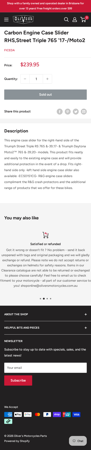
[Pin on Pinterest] (68, 111)
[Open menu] (6, 19)
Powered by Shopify (17, 441)
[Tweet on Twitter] (76, 111)
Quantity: (11, 79)
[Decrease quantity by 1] (25, 78)
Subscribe (18, 380)
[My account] (75, 19)
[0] (83, 19)
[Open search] (66, 19)
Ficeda (9, 50)
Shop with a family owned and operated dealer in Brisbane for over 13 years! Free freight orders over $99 (45, 6)
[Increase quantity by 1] (47, 78)
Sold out (45, 94)
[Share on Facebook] (60, 111)
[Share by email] (84, 111)
